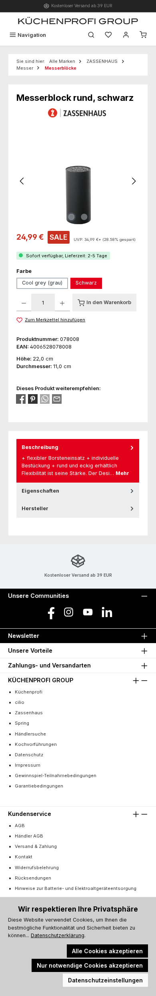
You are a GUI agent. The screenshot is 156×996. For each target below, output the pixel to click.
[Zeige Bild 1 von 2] (71, 217)
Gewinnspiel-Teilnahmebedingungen (55, 775)
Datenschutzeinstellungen (105, 980)
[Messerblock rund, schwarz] (78, 181)
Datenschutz (29, 755)
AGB (20, 825)
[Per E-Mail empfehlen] (57, 399)
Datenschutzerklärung (57, 935)
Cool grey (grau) (42, 283)
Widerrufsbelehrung (37, 867)
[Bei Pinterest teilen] (33, 399)
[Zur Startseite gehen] (78, 20)
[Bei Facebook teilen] (21, 399)
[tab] (77, 460)
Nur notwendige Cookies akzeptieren (90, 965)
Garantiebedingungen (39, 786)
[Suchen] (91, 35)
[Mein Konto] (126, 35)
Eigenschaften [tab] (40, 491)
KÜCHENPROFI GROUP (40, 680)
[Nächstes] (134, 181)
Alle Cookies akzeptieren (107, 951)
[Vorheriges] (22, 181)
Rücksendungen (33, 878)
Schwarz (86, 283)
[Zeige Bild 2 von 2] (84, 217)
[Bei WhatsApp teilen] (45, 399)
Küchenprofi (28, 692)
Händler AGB (29, 836)
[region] (78, 181)
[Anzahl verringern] (23, 302)
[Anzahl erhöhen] (62, 302)
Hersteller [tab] (35, 508)
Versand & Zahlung (36, 846)
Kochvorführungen (36, 744)
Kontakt (23, 857)
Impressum (27, 765)
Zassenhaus (29, 712)
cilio (19, 702)
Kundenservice (29, 813)
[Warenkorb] (143, 35)
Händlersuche (30, 734)
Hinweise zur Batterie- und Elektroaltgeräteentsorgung (75, 888)
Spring (22, 723)
